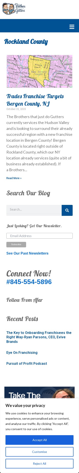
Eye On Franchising (22, 353)
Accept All (39, 440)
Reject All (39, 463)
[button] (37, 27)
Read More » (14, 178)
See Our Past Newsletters (27, 253)
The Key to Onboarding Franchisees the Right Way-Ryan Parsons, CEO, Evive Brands (39, 337)
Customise (39, 452)
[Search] (67, 210)
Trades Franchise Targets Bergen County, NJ (34, 100)
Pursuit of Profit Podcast (26, 363)
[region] (39, 435)
